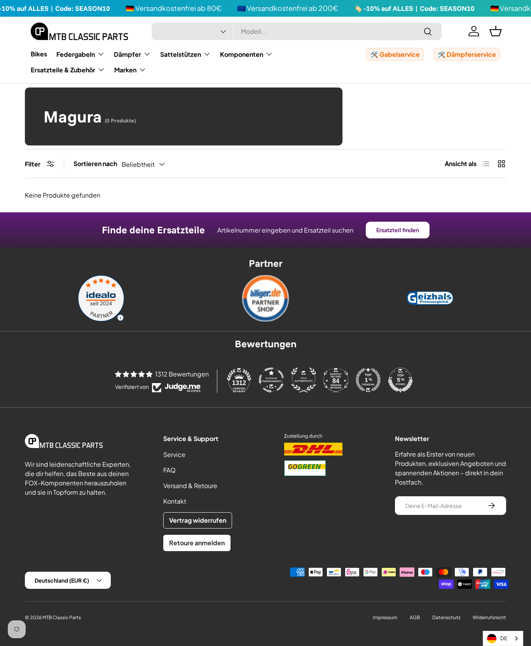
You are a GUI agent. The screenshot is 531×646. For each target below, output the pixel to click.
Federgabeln (75, 54)
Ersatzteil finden (397, 229)
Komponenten (241, 54)
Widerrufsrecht (489, 617)
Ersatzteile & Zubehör (63, 70)
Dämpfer (127, 54)
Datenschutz (446, 617)
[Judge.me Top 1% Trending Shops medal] (368, 380)
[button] (495, 31)
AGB (415, 617)
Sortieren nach (95, 163)
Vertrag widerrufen (197, 520)
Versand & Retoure (190, 485)
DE (503, 638)
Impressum (385, 617)
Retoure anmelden (197, 543)
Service (174, 454)
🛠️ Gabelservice (395, 54)
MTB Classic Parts (61, 617)
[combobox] (297, 31)
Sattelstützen (180, 54)
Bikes (39, 54)
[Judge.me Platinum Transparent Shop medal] (271, 380)
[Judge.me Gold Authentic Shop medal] (303, 380)
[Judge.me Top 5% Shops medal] (400, 380)
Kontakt (174, 501)
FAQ (169, 470)
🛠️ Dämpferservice (467, 54)
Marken (125, 70)
